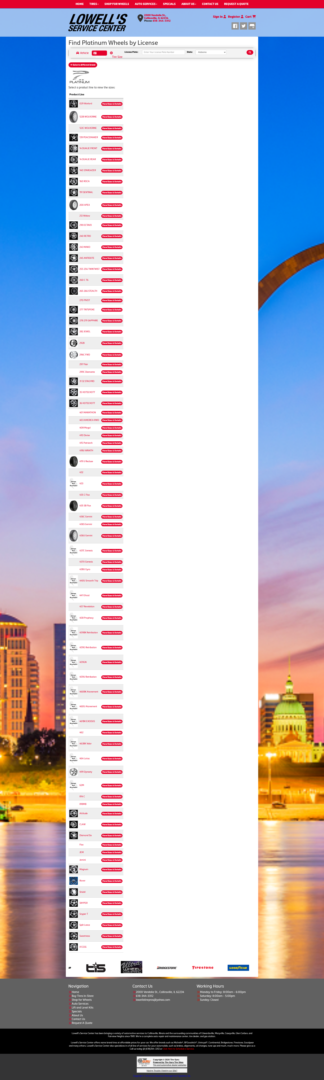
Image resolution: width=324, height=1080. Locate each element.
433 (81, 483)
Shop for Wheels (82, 999)
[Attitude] (73, 813)
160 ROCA (84, 181)
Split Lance (84, 925)
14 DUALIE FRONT (88, 148)
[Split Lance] (73, 925)
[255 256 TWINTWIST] (73, 269)
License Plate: (131, 52)
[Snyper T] (73, 914)
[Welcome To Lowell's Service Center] (97, 22)
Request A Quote (82, 1022)
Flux (81, 844)
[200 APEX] (73, 204)
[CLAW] (73, 824)
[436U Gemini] (73, 535)
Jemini (82, 860)
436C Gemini (85, 516)
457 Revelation (86, 606)
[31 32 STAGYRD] (73, 381)
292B (82, 343)
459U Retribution (88, 677)
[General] (81, 967)
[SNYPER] (73, 903)
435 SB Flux (85, 505)
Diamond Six (85, 835)
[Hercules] (117, 967)
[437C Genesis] (73, 550)
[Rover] (73, 880)
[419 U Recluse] (73, 461)
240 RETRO (85, 236)
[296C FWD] (73, 354)
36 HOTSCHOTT (87, 403)
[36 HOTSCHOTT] (73, 403)
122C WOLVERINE (88, 128)
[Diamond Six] (73, 835)
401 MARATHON (87, 412)
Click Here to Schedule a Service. (178, 1049)
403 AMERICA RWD (89, 420)
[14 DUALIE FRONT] (73, 148)
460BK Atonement (88, 691)
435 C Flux (84, 495)
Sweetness (84, 936)
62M (81, 785)
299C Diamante (87, 372)
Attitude (83, 813)
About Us (77, 1015)
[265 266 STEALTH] (73, 291)
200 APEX (84, 205)
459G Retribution (88, 647)
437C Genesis (86, 550)
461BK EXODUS (87, 721)
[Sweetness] (73, 936)
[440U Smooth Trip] (73, 580)
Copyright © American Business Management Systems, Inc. (162, 1076)
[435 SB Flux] (73, 505)
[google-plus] (252, 25)
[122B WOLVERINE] (73, 116)
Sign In (218, 16)
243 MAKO (84, 247)
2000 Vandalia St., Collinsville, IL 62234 (156, 16)
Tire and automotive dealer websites (169, 1063)
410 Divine (84, 435)
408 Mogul (84, 427)
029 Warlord (85, 103)
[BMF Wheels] (223, 967)
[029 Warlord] (73, 103)
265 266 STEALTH (88, 291)
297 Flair (83, 364)
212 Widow (84, 215)
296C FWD (84, 354)
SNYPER (83, 903)
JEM (81, 852)
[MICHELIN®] (152, 967)
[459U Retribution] (73, 677)
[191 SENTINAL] (73, 192)
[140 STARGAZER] (73, 170)
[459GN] (73, 662)
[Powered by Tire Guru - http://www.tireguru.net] (144, 1061)
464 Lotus (84, 758)
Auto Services (80, 1003)
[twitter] (244, 25)
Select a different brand (83, 65)
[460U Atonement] (73, 706)
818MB (82, 804)
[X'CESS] (73, 947)
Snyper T (83, 914)
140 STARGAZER (87, 170)
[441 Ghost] (73, 595)
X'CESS (82, 947)
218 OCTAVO (85, 225)
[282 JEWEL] (73, 331)
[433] (73, 483)
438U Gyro (84, 569)
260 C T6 (83, 280)
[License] (99, 53)
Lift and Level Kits (82, 1007)
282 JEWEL (84, 331)
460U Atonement (88, 706)
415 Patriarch (86, 443)
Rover (82, 880)
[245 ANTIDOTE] (73, 258)
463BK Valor (85, 743)
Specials (77, 1011)
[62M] (73, 785)
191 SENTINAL (86, 192)
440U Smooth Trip (88, 580)
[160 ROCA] (73, 181)
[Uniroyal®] (188, 967)
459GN (83, 662)
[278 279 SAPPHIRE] (73, 320)
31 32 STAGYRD (86, 381)
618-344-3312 (162, 20)
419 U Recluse (86, 461)
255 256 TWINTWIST (89, 269)
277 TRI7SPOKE (87, 309)
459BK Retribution (88, 632)
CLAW (82, 824)
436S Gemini (85, 524)
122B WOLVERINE (88, 116)
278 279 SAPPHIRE (88, 320)
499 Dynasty (85, 772)
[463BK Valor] (73, 743)
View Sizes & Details (112, 104)
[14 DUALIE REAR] (73, 159)
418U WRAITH (86, 450)
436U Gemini (85, 535)
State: (190, 52)
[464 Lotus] (73, 758)
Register (234, 16)
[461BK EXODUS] (73, 721)
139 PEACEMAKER (88, 137)
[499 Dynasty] (73, 772)
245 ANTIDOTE (86, 258)
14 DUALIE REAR (87, 159)
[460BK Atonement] (73, 691)
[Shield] (73, 892)
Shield (82, 892)
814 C (82, 796)
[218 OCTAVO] (73, 225)
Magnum (83, 869)
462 (81, 732)
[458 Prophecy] (73, 617)
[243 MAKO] (73, 247)
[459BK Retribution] (73, 632)
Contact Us (78, 1019)
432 (81, 472)
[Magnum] (73, 869)
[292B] (73, 343)
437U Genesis (86, 561)
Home (75, 991)
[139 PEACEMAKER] (73, 137)
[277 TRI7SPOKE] (73, 309)
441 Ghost (84, 595)
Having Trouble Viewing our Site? (162, 1070)
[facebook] (236, 25)
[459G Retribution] (73, 647)
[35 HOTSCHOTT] (73, 392)
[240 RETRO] (73, 236)
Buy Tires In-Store (83, 995)
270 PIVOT (84, 300)
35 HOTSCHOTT (87, 392)
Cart (248, 16)
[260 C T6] (73, 280)
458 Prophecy (86, 618)
